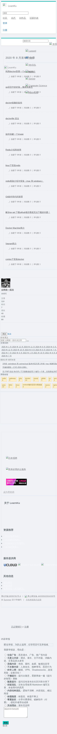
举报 (5, 723)
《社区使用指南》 (12, 536)
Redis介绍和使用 (13, 150)
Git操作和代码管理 (14, 196)
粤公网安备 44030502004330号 (41, 596)
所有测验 (7, 585)
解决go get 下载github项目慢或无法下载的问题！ (28, 212)
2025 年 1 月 (7, 347)
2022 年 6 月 (17, 353)
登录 (5, 23)
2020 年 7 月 (7, 356)
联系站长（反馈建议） (14, 588)
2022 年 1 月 (28, 353)
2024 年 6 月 (51, 347)
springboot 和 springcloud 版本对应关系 (21, 364)
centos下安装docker (15, 259)
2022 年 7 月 (7, 353)
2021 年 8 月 (50, 353)
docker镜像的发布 (14, 103)
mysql (36, 379)
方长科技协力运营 (33, 600)
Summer (7, 600)
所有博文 (4, 337)
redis (4, 379)
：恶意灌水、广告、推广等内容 (27, 655)
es (50, 379)
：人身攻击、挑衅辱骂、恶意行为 (29, 667)
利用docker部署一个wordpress (20, 71)
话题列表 (34, 18)
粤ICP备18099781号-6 (11, 596)
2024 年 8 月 (40, 347)
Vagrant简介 (11, 243)
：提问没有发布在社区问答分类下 (28, 682)
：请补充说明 (18, 705)
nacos (47, 386)
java (3, 386)
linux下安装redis (13, 165)
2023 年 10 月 (19, 350)
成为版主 (7, 582)
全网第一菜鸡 (7, 290)
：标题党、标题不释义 (22, 696)
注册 (5, 30)
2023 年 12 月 (7, 350)
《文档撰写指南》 (12, 540)
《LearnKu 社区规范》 (14, 543)
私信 (9, 334)
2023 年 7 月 (51, 350)
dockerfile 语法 (12, 118)
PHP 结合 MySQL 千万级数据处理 (17, 371)
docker (27, 379)
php (20, 379)
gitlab (43, 379)
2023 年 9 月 (30, 350)
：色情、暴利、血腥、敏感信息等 (28, 664)
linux (17, 386)
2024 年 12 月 (18, 347)
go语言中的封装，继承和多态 (19, 87)
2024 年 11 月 (29, 347)
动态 (13, 18)
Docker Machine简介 (15, 228)
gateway (12, 379)
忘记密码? (16, 627)
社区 (5, 18)
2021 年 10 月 (39, 353)
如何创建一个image (15, 134)
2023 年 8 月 (40, 350)
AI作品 (22, 18)
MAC (10, 386)
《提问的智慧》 (11, 547)
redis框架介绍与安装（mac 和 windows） (25, 181)
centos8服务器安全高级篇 (32, 386)
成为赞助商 (8, 492)
